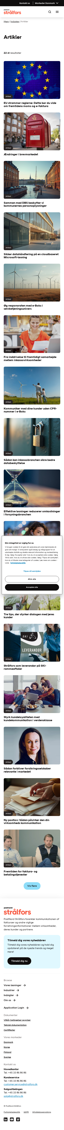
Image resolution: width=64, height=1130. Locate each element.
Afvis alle (32, 579)
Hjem (6, 21)
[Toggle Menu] (57, 12)
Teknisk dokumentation (15, 1025)
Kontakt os (24, 3)
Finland (7, 1052)
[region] (32, 565)
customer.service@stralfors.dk (20, 1084)
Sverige (7, 1057)
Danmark (8, 1042)
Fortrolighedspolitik (12, 1112)
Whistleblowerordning (41, 1112)
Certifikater (9, 1030)
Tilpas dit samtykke (32, 571)
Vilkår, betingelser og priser (17, 1020)
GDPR (26, 1112)
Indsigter (15, 21)
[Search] (50, 12)
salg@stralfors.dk (13, 1096)
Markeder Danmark (45, 3)
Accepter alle (32, 587)
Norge (7, 1047)
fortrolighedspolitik (17, 563)
